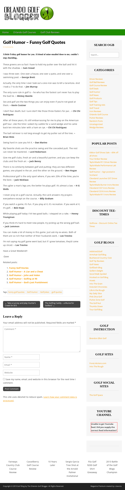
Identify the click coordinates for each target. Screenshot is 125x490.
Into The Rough (96, 366)
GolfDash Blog (95, 267)
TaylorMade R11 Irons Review (102, 194)
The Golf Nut (95, 303)
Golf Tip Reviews (96, 261)
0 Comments (8, 47)
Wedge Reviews (96, 127)
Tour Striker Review (98, 159)
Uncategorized (96, 124)
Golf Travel (94, 108)
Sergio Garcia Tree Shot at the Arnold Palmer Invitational (72, 469)
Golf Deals (93, 88)
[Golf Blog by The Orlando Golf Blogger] (29, 12)
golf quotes (57, 292)
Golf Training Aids (97, 105)
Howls (92, 280)
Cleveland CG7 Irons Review (101, 188)
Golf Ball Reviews (97, 82)
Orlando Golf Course (98, 114)
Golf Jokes (44, 292)
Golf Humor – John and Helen (24, 275)
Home (5, 32)
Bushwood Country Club (100, 258)
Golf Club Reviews (50, 32)
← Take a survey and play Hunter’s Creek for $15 (20, 304)
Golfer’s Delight (96, 271)
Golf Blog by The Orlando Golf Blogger (32, 486)
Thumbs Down (96, 306)
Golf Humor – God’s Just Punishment (28, 282)
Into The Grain (95, 283)
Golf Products (95, 98)
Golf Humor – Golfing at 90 (23, 278)
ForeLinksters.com (97, 363)
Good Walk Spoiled (98, 274)
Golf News (94, 95)
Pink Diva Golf (95, 296)
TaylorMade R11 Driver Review (103, 162)
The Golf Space (96, 395)
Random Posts (96, 121)
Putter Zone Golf (96, 300)
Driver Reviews (96, 79)
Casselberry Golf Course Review (33, 465)
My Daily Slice (95, 293)
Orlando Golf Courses (24, 32)
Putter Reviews (96, 118)
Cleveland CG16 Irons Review (102, 191)
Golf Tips (93, 101)
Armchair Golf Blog (97, 254)
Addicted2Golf (95, 251)
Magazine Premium (98, 486)
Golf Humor (32, 292)
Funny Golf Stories (19, 267)
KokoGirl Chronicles (98, 287)
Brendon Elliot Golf (97, 338)
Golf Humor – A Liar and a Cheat (26, 271)
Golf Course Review (98, 85)
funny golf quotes (16, 292)
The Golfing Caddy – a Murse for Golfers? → (59, 304)
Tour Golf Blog (95, 309)
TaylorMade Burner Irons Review (104, 185)
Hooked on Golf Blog (98, 277)
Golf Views (94, 264)
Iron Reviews (95, 111)
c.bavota (118, 486)
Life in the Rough (97, 290)
